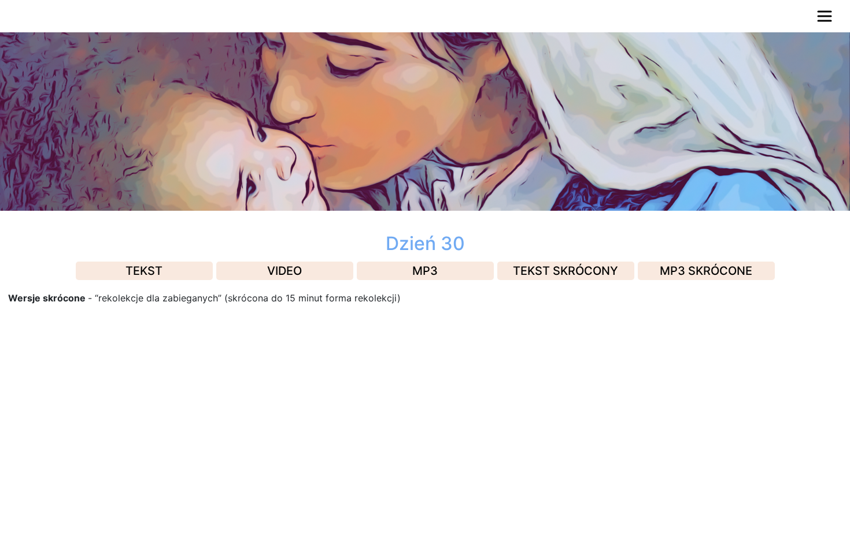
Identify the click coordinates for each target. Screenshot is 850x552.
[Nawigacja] (824, 16)
